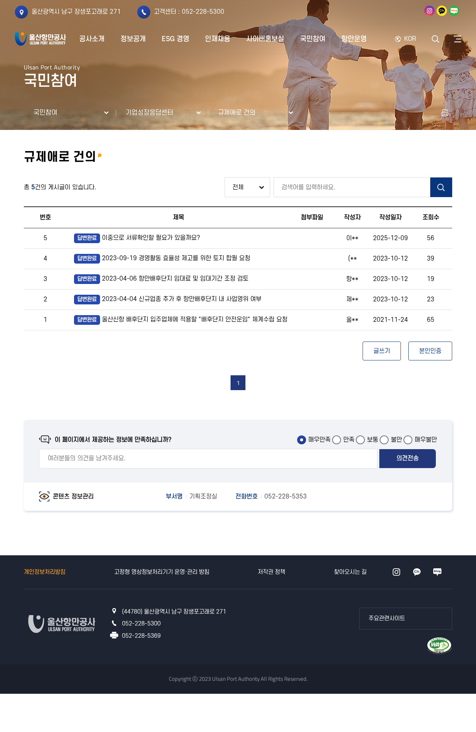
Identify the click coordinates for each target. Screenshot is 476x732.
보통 (372, 440)
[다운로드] (439, 645)
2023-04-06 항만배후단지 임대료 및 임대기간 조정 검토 (162, 278)
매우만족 (319, 440)
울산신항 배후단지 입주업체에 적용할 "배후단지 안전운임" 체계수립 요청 (182, 319)
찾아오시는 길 (350, 572)
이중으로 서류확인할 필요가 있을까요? (138, 238)
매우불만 (426, 440)
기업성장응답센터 (149, 112)
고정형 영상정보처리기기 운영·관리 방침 (161, 572)
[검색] (441, 187)
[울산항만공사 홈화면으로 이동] (40, 39)
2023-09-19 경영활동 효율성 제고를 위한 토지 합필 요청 (163, 258)
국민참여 (45, 112)
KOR (410, 39)
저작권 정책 (271, 572)
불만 (396, 440)
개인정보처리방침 (44, 572)
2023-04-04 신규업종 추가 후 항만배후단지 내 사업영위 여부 (169, 299)
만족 (348, 440)
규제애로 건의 (236, 112)
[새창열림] (429, 11)
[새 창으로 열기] (444, 112)
